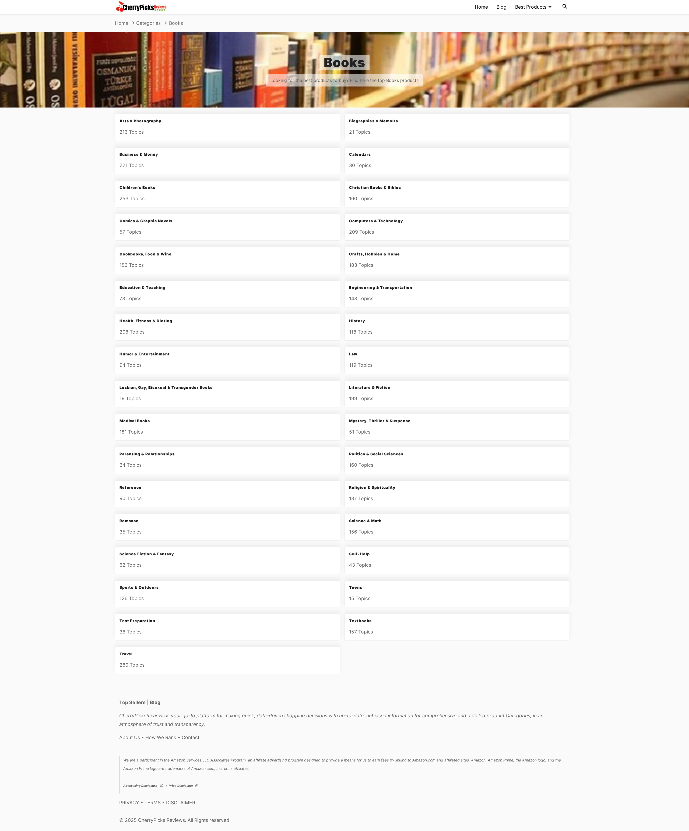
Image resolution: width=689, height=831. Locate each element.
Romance (129, 520)
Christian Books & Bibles (375, 187)
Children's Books (137, 187)
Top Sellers (132, 702)
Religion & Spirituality (372, 487)
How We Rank (160, 737)
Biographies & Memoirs (373, 121)
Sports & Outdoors (139, 587)
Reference (130, 487)
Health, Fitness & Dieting (145, 320)
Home (481, 7)
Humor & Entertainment (144, 354)
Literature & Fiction (370, 387)
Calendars (360, 154)
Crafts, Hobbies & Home (374, 254)
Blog (502, 7)
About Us (129, 737)
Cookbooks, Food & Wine (145, 254)
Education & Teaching (142, 287)
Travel (126, 654)
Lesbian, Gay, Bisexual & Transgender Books (166, 387)
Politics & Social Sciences (376, 454)
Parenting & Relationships (147, 454)
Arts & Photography (140, 121)
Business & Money (138, 154)
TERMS (153, 802)
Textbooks (360, 620)
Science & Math (365, 520)
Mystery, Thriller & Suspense (380, 420)
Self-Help (359, 554)
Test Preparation (137, 620)
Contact (190, 737)
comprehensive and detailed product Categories (476, 715)
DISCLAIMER (180, 802)
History (357, 320)
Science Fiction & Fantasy (146, 554)
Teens (355, 587)
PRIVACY (129, 802)
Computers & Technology (376, 221)
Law (353, 354)
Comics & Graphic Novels (146, 221)
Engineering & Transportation (380, 287)
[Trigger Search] (565, 7)
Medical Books (134, 420)
